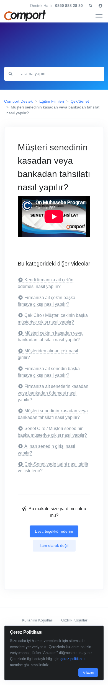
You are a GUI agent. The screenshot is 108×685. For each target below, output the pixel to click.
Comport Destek (18, 101)
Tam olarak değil (54, 545)
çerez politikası (72, 659)
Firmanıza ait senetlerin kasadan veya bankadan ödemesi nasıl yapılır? (53, 393)
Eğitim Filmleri (51, 101)
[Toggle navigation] (99, 15)
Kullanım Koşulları (37, 620)
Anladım (88, 672)
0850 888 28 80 (69, 5)
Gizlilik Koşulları (75, 620)
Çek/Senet (80, 101)
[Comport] (25, 15)
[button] (90, 5)
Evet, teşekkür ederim (54, 531)
